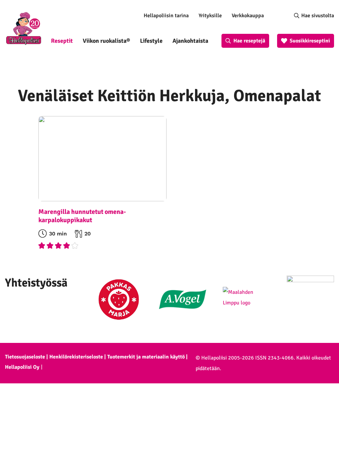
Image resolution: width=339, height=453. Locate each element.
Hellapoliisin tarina (166, 15)
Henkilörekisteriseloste (76, 357)
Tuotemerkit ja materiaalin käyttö (146, 357)
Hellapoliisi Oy (22, 367)
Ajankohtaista (190, 40)
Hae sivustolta (317, 15)
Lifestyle (151, 40)
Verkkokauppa (248, 15)
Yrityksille (210, 15)
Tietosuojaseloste (25, 357)
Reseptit (62, 40)
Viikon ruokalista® (106, 40)
